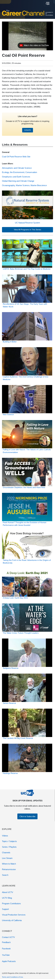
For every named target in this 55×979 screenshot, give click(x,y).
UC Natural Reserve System (27, 223)
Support (5, 909)
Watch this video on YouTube (34, 46)
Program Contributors (11, 903)
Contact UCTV (8, 937)
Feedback (6, 942)
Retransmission (9, 869)
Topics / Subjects (9, 841)
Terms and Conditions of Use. (12, 977)
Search (5, 875)
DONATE (27, 130)
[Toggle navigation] (47, 3)
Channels (6, 852)
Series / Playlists (9, 847)
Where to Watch (9, 864)
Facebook (6, 948)
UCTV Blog (7, 898)
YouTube (6, 955)
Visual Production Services (13, 915)
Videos (5, 836)
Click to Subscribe (27, 816)
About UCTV (7, 892)
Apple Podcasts (9, 961)
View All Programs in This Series (27, 230)
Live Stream (7, 858)
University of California (12, 920)
